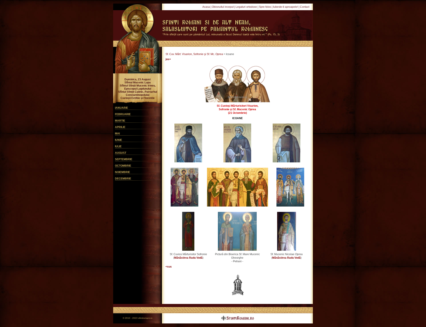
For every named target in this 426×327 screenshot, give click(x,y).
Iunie (118, 140)
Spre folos (265, 6)
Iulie (118, 146)
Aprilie (120, 127)
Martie (120, 120)
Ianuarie (121, 107)
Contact (304, 6)
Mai (117, 133)
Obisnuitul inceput (223, 6)
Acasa (206, 6)
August (120, 152)
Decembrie (123, 178)
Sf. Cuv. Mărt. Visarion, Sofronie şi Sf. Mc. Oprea (194, 54)
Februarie (123, 114)
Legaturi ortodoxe (246, 6)
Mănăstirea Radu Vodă (188, 257)
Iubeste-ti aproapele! (285, 6)
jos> (168, 59)
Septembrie (123, 159)
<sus (169, 266)
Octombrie (123, 165)
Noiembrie (122, 172)
